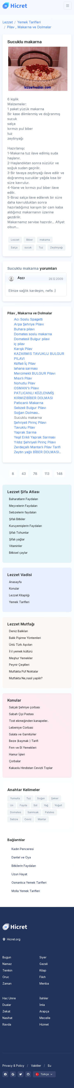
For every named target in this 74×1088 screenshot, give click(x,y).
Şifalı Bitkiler (17, 519)
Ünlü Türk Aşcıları (20, 644)
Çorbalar (15, 761)
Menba (44, 983)
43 (24, 474)
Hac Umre (9, 998)
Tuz (41, 247)
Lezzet (7, 22)
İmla (42, 1004)
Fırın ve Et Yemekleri (22, 747)
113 (47, 474)
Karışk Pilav (23, 349)
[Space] (14, 926)
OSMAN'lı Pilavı (26, 388)
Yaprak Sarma (25, 432)
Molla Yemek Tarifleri (26, 891)
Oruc (5, 977)
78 (35, 474)
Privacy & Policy (13, 1065)
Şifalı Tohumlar (19, 532)
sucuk (28, 247)
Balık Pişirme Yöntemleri (25, 638)
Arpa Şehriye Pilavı (29, 324)
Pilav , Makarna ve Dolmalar (29, 27)
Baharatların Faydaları (23, 499)
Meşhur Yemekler (21, 658)
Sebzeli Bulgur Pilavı (30, 408)
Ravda (6, 1024)
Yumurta (15, 798)
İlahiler (43, 998)
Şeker (54, 798)
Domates (15, 812)
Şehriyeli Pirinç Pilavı (30, 422)
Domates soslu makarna (33, 334)
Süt (35, 805)
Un (11, 805)
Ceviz (27, 819)
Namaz (7, 964)
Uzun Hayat (19, 874)
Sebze (14, 819)
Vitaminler (15, 546)
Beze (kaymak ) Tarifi (23, 741)
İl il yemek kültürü (20, 651)
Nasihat (7, 1018)
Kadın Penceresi (23, 849)
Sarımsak (33, 812)
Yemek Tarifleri (29, 22)
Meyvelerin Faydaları (23, 505)
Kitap (42, 970)
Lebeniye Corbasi (21, 727)
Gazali (43, 964)
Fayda (23, 805)
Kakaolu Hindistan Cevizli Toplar (31, 768)
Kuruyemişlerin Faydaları (25, 526)
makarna (45, 239)
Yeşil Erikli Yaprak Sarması (34, 437)
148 (59, 474)
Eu (49, 1065)
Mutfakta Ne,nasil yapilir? (26, 678)
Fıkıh (42, 977)
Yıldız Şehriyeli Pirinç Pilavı (35, 442)
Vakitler (36, 1065)
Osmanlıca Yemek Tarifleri (29, 882)
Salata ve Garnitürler (22, 734)
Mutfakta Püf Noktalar (23, 671)
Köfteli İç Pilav (25, 363)
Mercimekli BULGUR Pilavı (34, 373)
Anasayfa (15, 582)
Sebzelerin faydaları (22, 512)
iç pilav (19, 344)
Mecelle (44, 1018)
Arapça (44, 1011)
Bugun (6, 957)
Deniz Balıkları (18, 631)
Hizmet (44, 1024)
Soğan (41, 798)
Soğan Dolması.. (26, 413)
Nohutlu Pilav (24, 383)
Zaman (7, 983)
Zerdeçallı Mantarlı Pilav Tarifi (37, 447)
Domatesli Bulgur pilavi (32, 339)
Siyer (42, 957)
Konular (14, 588)
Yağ (46, 805)
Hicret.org (13, 939)
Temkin (7, 970)
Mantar (42, 819)
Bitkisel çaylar (18, 552)
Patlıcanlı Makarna (28, 403)
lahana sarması (26, 368)
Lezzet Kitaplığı (19, 595)
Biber (29, 239)
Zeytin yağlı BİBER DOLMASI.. (37, 452)
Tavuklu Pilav (24, 427)
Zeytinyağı (56, 247)
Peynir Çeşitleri (19, 664)
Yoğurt (58, 805)
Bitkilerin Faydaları (24, 865)
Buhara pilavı (24, 329)
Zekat (6, 1011)
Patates (49, 812)
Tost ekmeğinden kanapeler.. (29, 720)
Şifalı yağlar (17, 539)
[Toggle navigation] (68, 6)
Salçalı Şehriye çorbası (24, 707)
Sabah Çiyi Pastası (21, 714)
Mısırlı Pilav (23, 378)
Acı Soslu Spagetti (28, 319)
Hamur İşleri (17, 754)
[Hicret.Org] (14, 5)
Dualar (6, 1004)
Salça (14, 247)
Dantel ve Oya (21, 857)
